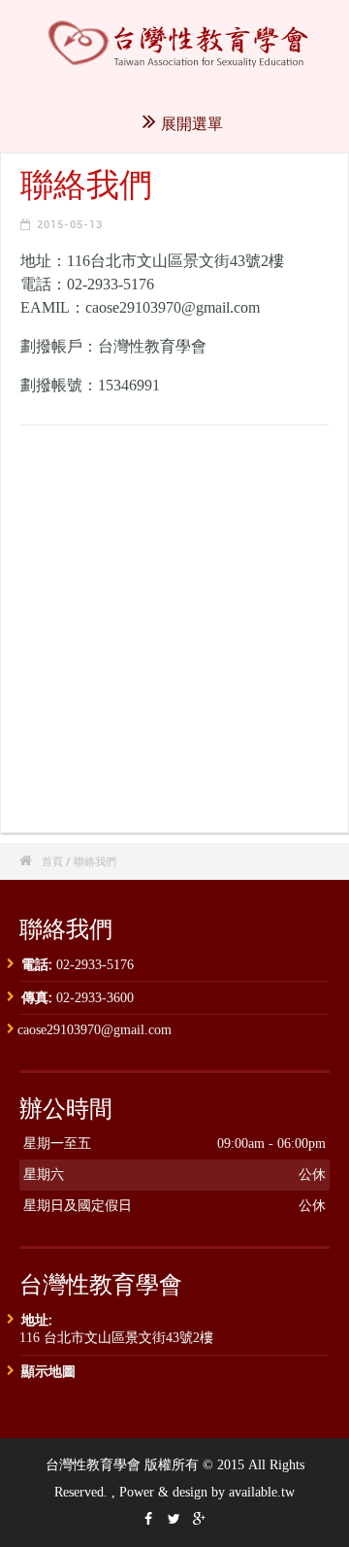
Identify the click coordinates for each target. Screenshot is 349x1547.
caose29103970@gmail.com (94, 1030)
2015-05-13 (70, 224)
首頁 (52, 861)
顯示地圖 (48, 1371)
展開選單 (192, 123)
